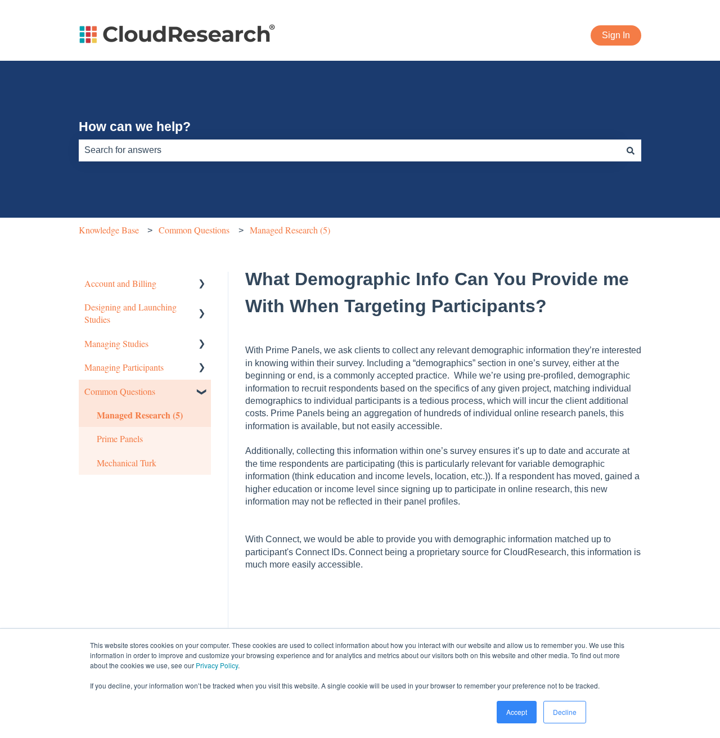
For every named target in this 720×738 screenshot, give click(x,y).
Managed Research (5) (290, 230)
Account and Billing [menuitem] (120, 283)
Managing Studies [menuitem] (116, 343)
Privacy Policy (217, 665)
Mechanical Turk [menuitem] (126, 463)
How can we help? (135, 126)
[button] (202, 284)
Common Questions (194, 230)
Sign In (616, 35)
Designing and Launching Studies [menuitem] (130, 313)
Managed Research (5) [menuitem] (140, 414)
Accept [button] (516, 712)
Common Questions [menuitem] (119, 391)
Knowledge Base (109, 230)
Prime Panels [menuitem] (120, 438)
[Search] (630, 150)
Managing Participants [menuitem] (124, 367)
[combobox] (349, 150)
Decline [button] (565, 712)
